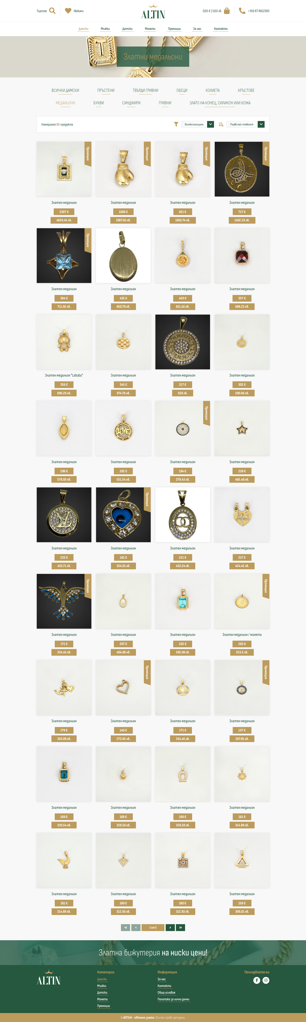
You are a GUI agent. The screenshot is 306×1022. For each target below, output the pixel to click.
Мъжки (105, 28)
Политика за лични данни (173, 999)
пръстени (105, 90)
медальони (65, 103)
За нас (197, 28)
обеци (182, 90)
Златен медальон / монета (242, 634)
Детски (127, 28)
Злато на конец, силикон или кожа (220, 103)
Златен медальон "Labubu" (64, 375)
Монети (150, 28)
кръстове (246, 90)
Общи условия (166, 992)
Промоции (174, 28)
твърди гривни (145, 90)
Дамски (83, 28)
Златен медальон (64, 202)
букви (98, 103)
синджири (131, 103)
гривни (165, 103)
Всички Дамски (65, 90)
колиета (213, 90)
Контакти (221, 28)
